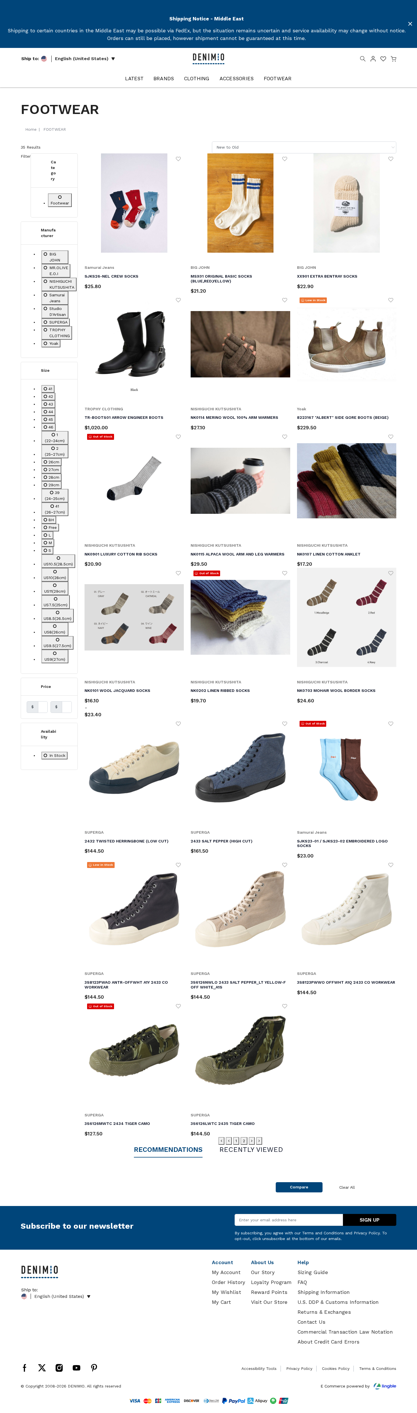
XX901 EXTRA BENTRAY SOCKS (327, 276)
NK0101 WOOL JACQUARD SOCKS (117, 690)
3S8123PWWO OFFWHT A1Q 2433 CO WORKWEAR (346, 982)
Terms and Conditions (323, 1233)
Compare (299, 1187)
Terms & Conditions (377, 1368)
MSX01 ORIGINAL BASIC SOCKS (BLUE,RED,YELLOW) (221, 278)
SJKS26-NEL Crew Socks (111, 276)
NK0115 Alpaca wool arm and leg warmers (238, 554)
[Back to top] (404, 1379)
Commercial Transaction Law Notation (345, 1332)
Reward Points (269, 1292)
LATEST (134, 78)
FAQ (302, 1282)
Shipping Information (324, 1292)
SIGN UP (370, 1220)
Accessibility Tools (259, 1368)
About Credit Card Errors (328, 1342)
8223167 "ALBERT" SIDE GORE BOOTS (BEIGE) (343, 417)
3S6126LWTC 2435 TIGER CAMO (223, 1123)
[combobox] (304, 147)
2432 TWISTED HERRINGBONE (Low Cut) (127, 841)
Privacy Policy (367, 1233)
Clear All (347, 1187)
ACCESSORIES (237, 78)
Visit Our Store (269, 1302)
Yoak (301, 409)
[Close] (410, 24)
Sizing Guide (313, 1272)
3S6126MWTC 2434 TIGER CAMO (117, 1123)
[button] (373, 60)
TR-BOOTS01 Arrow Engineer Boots (124, 417)
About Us (262, 1262)
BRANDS (163, 78)
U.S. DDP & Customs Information (338, 1302)
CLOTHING (197, 78)
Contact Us (312, 1322)
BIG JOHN (200, 267)
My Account (226, 1272)
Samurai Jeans (99, 267)
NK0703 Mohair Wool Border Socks (336, 690)
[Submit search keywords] (363, 60)
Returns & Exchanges (324, 1312)
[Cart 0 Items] (393, 60)
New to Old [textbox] (227, 147)
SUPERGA (94, 832)
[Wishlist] (178, 158)
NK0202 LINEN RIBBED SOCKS (220, 690)
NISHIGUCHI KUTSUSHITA (216, 409)
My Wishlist (226, 1292)
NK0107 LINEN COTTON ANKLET (329, 554)
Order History (228, 1282)
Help (303, 1262)
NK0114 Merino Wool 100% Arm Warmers (234, 417)
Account (222, 1262)
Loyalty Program (271, 1282)
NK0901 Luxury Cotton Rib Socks (121, 554)
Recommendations (168, 1150)
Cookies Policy (335, 1368)
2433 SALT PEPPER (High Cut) (221, 841)
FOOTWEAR (278, 78)
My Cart (221, 1302)
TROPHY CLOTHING (104, 409)
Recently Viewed (251, 1150)
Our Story (263, 1272)
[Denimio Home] (208, 58)
